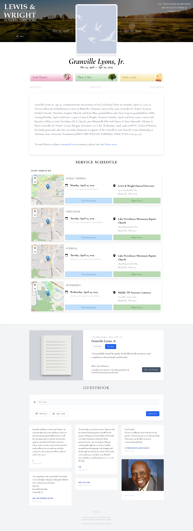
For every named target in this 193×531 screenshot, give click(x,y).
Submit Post (152, 414)
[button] (47, 187)
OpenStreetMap (99, 524)
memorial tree (69, 144)
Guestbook (156, 87)
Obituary (35, 87)
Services (95, 87)
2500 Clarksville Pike (128, 190)
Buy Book (110, 346)
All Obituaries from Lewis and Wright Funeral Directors (174, 7)
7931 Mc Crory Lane (127, 296)
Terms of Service (103, 519)
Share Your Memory (151, 370)
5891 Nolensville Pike (128, 226)
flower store (111, 144)
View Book (97, 346)
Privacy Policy (90, 519)
